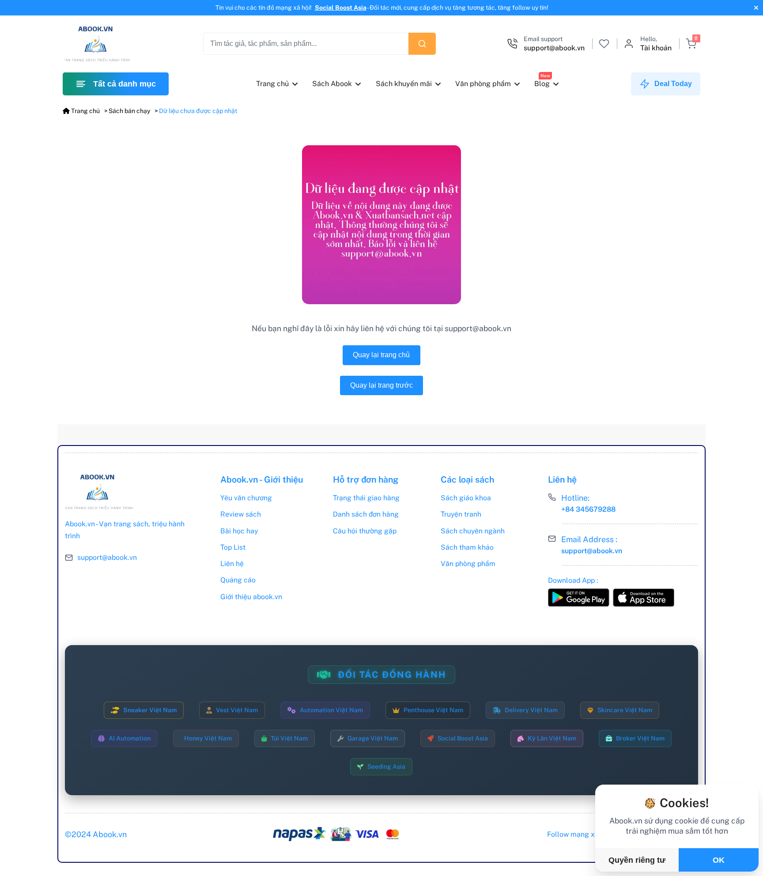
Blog (542, 83)
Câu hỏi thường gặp (365, 531)
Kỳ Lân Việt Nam (552, 738)
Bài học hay (239, 531)
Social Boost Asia (340, 7)
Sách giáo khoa (466, 498)
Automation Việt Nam (331, 710)
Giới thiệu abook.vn (251, 597)
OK (719, 860)
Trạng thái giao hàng (366, 498)
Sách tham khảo (467, 547)
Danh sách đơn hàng (366, 514)
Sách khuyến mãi (404, 83)
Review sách (240, 514)
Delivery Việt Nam (531, 710)
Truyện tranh (461, 514)
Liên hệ (232, 563)
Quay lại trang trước (381, 385)
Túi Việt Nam (289, 738)
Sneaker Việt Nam (150, 710)
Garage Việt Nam (373, 738)
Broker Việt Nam (640, 738)
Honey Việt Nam (208, 738)
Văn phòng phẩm (483, 83)
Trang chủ (272, 83)
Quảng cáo (238, 580)
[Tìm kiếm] (422, 44)
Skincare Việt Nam (624, 710)
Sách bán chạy (129, 110)
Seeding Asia (386, 766)
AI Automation (130, 738)
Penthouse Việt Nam (433, 710)
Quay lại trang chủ (381, 355)
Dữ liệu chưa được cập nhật (198, 110)
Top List (233, 547)
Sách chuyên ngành (473, 531)
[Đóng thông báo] (755, 7)
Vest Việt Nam (237, 710)
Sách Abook (332, 83)
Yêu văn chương (246, 498)
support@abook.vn (107, 558)
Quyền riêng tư (636, 860)
